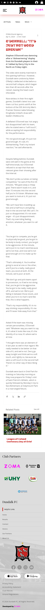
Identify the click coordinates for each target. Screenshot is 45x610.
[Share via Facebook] (7, 396)
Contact (5, 524)
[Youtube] (5, 2)
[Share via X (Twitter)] (13, 396)
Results (5, 519)
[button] (41, 2)
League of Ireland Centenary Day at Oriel (19, 440)
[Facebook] (11, 2)
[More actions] (37, 35)
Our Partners (7, 533)
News (17, 22)
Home (4, 515)
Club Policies (7, 591)
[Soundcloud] (20, 2)
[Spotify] (14, 2)
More (27, 22)
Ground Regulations (10, 594)
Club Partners (11, 456)
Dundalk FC (10, 502)
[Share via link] (25, 396)
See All (36, 409)
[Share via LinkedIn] (19, 396)
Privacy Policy (7, 583)
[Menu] (5, 10)
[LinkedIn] (17, 2)
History (5, 529)
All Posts (7, 22)
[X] (2, 2)
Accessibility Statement (11, 587)
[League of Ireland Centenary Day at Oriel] (22, 424)
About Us (5, 538)
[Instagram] (8, 2)
